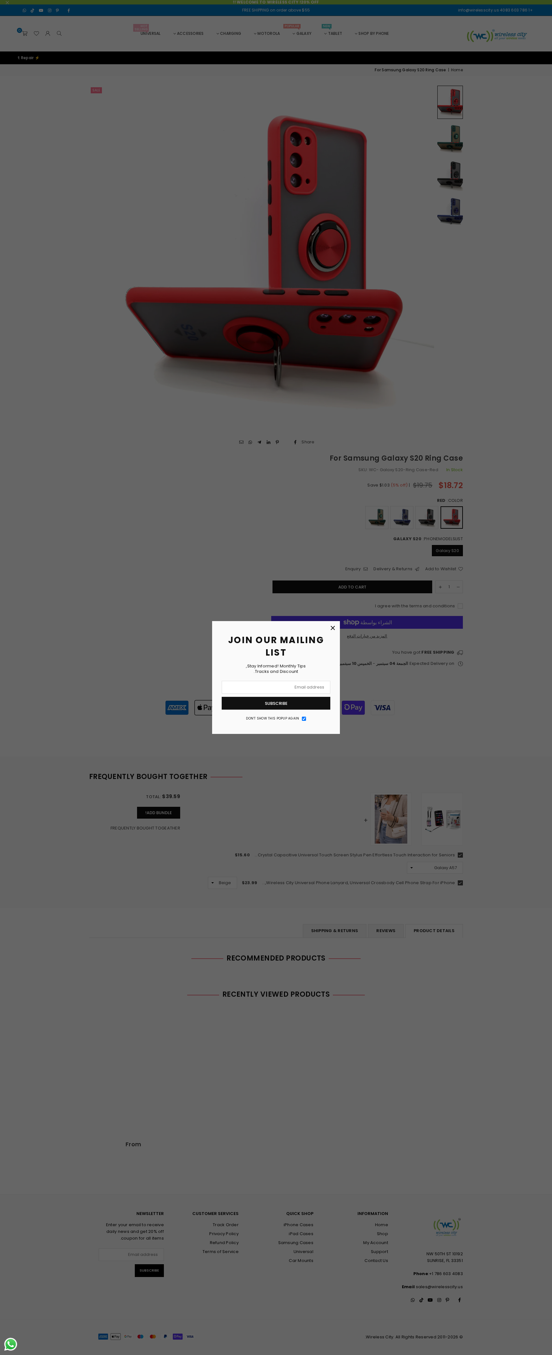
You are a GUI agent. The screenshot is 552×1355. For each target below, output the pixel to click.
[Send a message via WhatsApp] (10, 1344)
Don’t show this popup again (272, 718)
